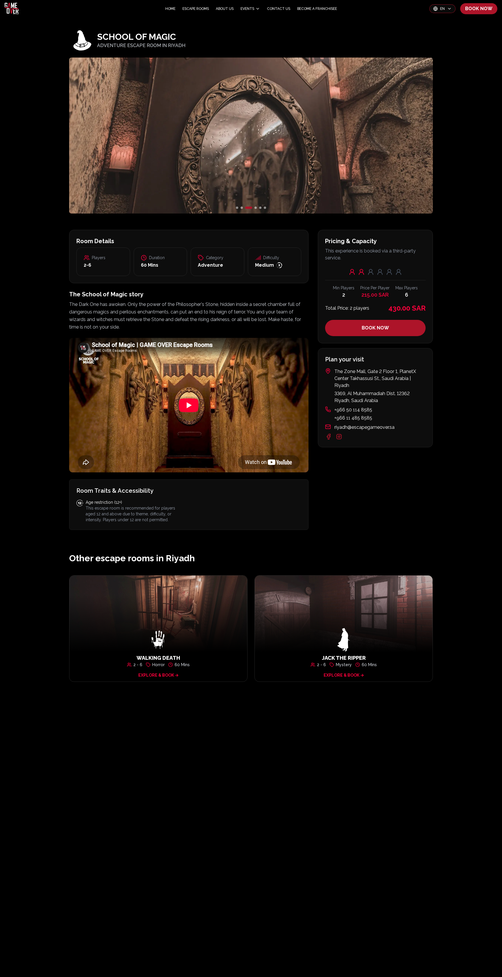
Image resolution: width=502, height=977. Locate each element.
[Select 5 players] (389, 271)
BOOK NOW (478, 8)
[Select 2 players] (361, 271)
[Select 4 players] (379, 271)
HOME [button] (170, 9)
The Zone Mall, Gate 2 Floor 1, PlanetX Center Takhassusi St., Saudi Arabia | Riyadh (375, 378)
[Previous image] (129, 136)
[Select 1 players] (352, 271)
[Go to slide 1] (237, 208)
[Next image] (372, 136)
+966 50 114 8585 (353, 410)
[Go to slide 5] (260, 208)
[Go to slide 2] (242, 208)
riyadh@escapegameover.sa (364, 427)
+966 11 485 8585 (353, 418)
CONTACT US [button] (278, 9)
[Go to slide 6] (265, 208)
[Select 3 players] (370, 271)
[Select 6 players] (398, 271)
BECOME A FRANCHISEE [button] (317, 9)
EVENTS (247, 9)
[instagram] (339, 436)
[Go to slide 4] (253, 208)
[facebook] (328, 436)
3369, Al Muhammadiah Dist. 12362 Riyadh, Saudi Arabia (372, 397)
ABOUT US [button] (225, 9)
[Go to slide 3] (246, 208)
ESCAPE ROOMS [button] (195, 9)
